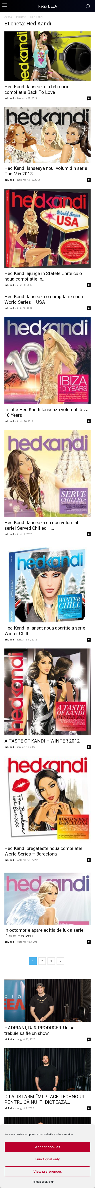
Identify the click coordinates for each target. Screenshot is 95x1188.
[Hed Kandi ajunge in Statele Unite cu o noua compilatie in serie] (47, 228)
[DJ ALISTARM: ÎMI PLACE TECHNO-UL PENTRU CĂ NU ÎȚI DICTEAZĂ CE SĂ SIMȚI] (47, 1069)
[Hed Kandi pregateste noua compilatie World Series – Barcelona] (47, 799)
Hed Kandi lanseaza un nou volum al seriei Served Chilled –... (41, 525)
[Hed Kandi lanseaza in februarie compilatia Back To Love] (47, 56)
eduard (9, 98)
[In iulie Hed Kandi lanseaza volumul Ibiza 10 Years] (47, 360)
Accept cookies (47, 1147)
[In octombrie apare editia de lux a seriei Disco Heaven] (47, 897)
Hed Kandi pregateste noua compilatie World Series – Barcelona (43, 851)
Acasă (8, 17)
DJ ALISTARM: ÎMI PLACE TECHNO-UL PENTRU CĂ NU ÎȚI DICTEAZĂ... (44, 1099)
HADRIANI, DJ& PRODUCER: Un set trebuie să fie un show (40, 1030)
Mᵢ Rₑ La (9, 1039)
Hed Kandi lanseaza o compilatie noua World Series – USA (43, 299)
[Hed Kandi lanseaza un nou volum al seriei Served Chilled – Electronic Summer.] (47, 473)
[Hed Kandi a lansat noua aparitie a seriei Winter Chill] (47, 583)
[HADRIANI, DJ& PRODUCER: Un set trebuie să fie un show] (47, 1000)
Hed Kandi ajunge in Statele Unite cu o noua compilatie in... (43, 276)
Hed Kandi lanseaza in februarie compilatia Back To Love (36, 89)
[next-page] (60, 961)
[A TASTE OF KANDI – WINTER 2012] (47, 691)
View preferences (47, 1171)
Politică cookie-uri (43, 1181)
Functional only (47, 1159)
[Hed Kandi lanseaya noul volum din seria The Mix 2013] (47, 135)
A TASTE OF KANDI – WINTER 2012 (42, 741)
